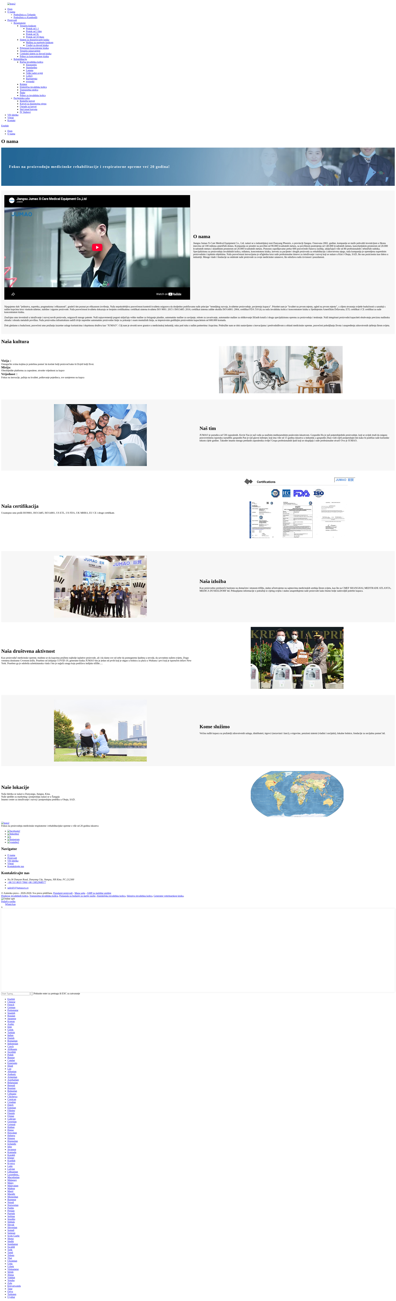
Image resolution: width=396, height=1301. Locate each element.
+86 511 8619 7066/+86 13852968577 (26, 882)
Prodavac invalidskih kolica (14, 896)
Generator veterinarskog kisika (168, 896)
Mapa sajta (80, 893)
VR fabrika (12, 115)
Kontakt (11, 120)
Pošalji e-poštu (8, 901)
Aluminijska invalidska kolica (111, 896)
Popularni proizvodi (63, 893)
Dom (9, 9)
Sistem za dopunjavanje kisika (34, 39)
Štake (22, 92)
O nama (11, 12)
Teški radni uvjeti (34, 73)
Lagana (29, 70)
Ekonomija (31, 64)
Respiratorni (20, 23)
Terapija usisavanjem (30, 51)
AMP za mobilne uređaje (99, 893)
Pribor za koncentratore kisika (34, 56)
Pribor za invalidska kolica (33, 95)
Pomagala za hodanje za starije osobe (77, 896)
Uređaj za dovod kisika (37, 45)
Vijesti (10, 117)
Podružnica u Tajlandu (25, 14)
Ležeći (29, 76)
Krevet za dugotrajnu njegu (33, 103)
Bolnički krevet (27, 101)
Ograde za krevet (28, 106)
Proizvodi (12, 20)
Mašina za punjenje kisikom (39, 42)
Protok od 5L (32, 34)
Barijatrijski (31, 78)
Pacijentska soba (22, 98)
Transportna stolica (29, 89)
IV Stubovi (25, 112)
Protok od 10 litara (35, 37)
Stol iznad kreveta (28, 109)
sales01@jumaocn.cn (17, 888)
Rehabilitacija (20, 59)
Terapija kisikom (28, 25)
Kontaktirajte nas (15, 866)
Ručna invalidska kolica (31, 62)
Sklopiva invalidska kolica (139, 896)
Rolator (23, 84)
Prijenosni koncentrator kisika (34, 48)
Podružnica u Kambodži (25, 17)
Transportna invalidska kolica (43, 896)
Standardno (31, 67)
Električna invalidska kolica (33, 87)
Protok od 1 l (32, 28)
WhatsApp (10, 904)
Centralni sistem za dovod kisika (35, 53)
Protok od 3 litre (34, 31)
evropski (30, 81)
